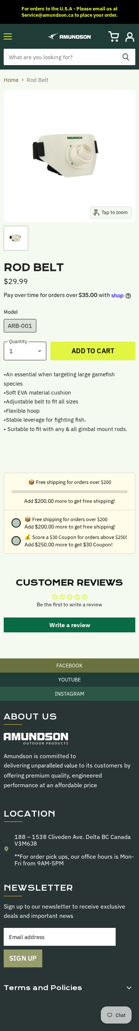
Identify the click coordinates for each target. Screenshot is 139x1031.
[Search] (126, 57)
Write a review (69, 625)
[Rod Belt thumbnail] (16, 238)
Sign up (23, 958)
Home (11, 80)
